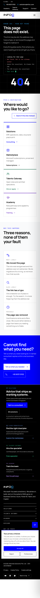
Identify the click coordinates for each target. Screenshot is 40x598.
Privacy (6, 570)
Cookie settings (26, 570)
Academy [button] (7, 518)
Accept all (20, 548)
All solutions (13, 412)
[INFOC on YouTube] (5, 576)
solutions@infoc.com (27, 4)
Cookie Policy (15, 570)
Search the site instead (25, 116)
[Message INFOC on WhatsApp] (15, 576)
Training (9, 213)
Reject (11, 554)
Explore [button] (7, 523)
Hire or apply (11, 189)
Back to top (23, 576)
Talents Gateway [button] (10, 513)
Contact (33, 8)
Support (25, 8)
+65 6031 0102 (10, 4)
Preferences (28, 554)
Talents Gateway (15, 9)
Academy (7, 8)
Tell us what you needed (14, 367)
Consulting (10, 142)
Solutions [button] (8, 508)
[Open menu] (34, 15)
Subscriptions (11, 165)
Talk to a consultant (15, 405)
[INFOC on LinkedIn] (10, 576)
